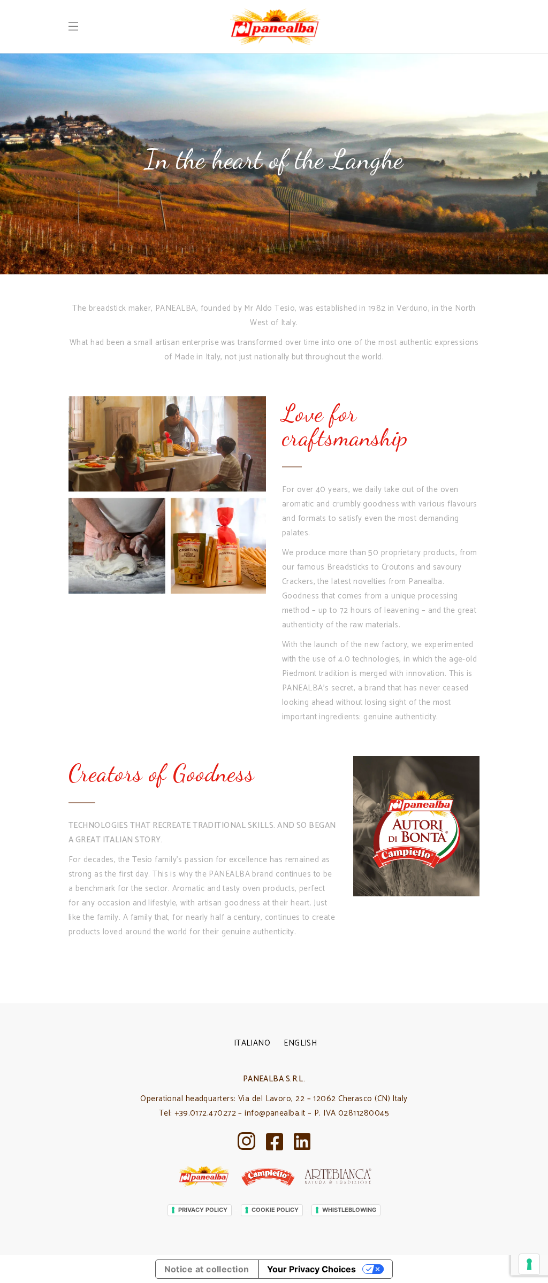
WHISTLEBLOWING (349, 1209)
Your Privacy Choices (311, 1269)
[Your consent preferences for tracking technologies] (529, 1264)
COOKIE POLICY (275, 1209)
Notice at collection (206, 1269)
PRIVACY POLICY (202, 1209)
